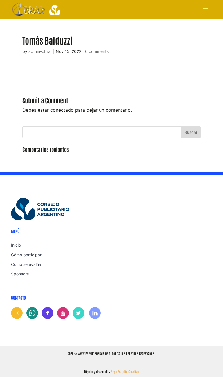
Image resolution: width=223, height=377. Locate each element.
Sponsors (20, 273)
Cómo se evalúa (26, 264)
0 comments (97, 51)
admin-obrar (40, 51)
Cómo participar (26, 254)
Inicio (16, 245)
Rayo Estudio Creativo (125, 371)
